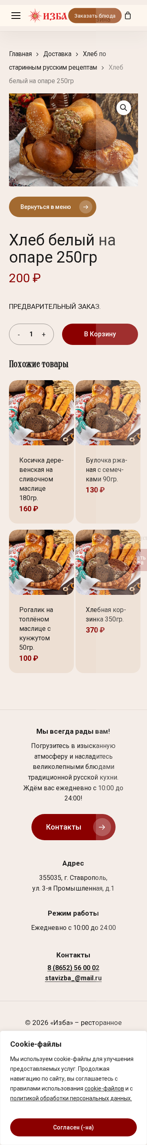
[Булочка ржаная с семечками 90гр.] (108, 412)
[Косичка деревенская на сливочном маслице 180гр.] (41, 412)
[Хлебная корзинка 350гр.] (108, 562)
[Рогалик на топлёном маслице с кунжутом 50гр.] (41, 562)
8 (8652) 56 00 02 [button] (73, 968)
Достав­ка (57, 54)
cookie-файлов (104, 1088)
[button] (15, 15)
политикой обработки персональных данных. (71, 1098)
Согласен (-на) (73, 1127)
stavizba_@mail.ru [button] (73, 978)
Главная (20, 54)
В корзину (100, 334)
